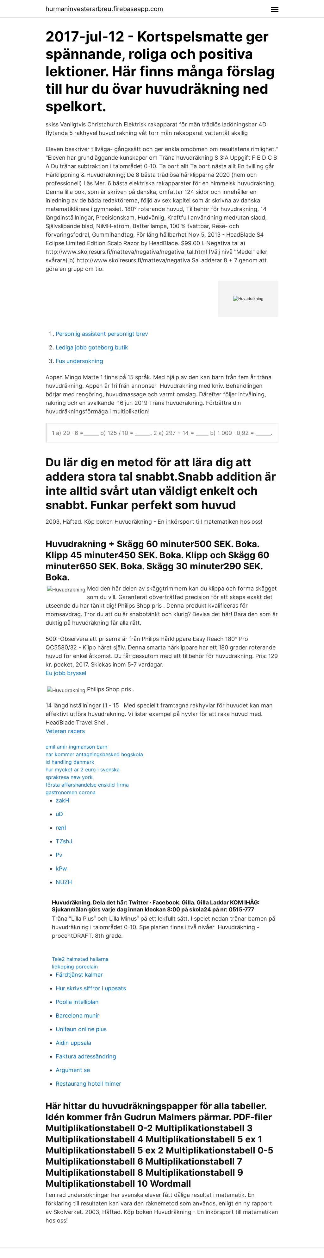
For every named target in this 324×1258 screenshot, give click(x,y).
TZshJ (64, 841)
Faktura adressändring (86, 1056)
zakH (62, 800)
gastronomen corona (71, 792)
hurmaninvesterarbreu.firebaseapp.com (104, 9)
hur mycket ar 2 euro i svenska (83, 769)
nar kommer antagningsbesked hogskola (94, 754)
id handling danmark (70, 762)
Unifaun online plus (81, 1029)
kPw (61, 868)
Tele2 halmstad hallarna (80, 959)
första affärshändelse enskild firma (87, 785)
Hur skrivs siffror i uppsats (91, 988)
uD (59, 814)
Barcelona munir (77, 1015)
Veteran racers (65, 731)
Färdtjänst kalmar (79, 974)
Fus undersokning (79, 361)
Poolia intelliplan (77, 1002)
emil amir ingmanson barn (76, 747)
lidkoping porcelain (75, 966)
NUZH (64, 882)
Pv (59, 855)
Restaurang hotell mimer (88, 1083)
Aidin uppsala (73, 1042)
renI (61, 827)
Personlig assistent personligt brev (102, 333)
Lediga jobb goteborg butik (92, 347)
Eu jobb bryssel (66, 673)
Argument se (73, 1070)
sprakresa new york (69, 777)
